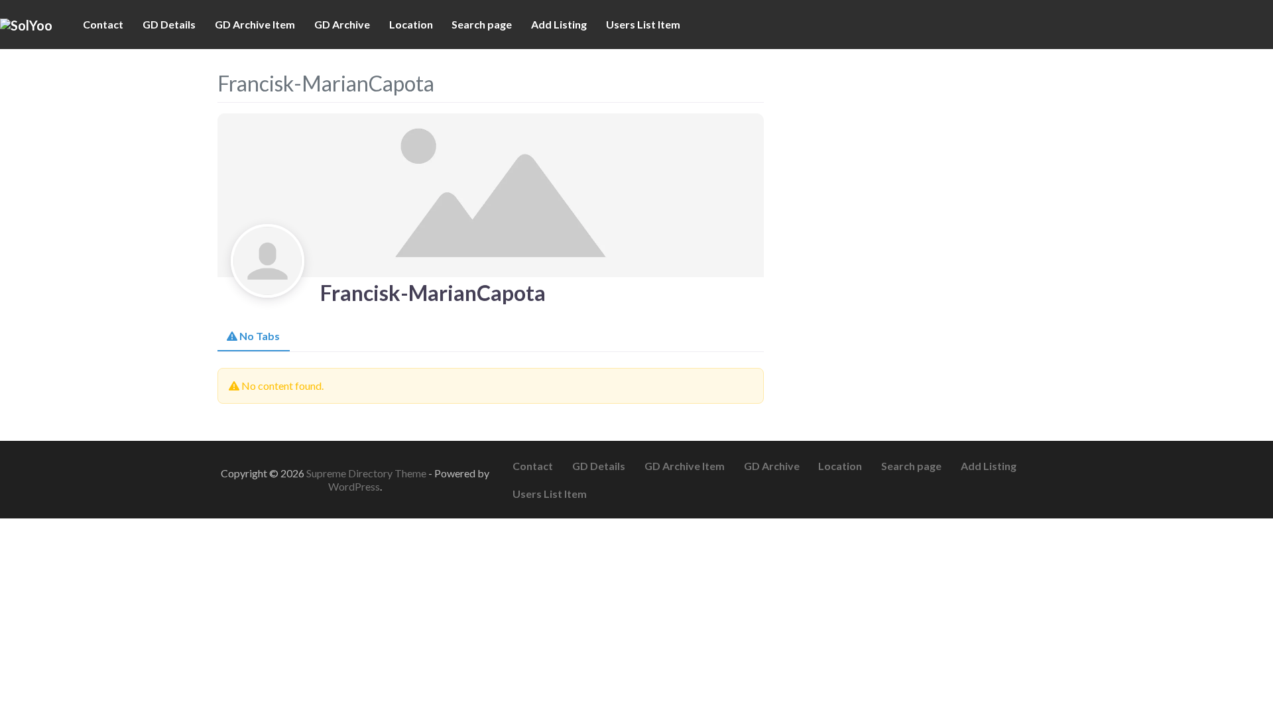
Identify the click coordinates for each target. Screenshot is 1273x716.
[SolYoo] (26, 24)
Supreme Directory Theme (367, 473)
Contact (103, 24)
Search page (482, 24)
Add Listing (559, 24)
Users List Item (643, 24)
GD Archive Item (255, 24)
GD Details (169, 24)
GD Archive (342, 24)
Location (411, 24)
